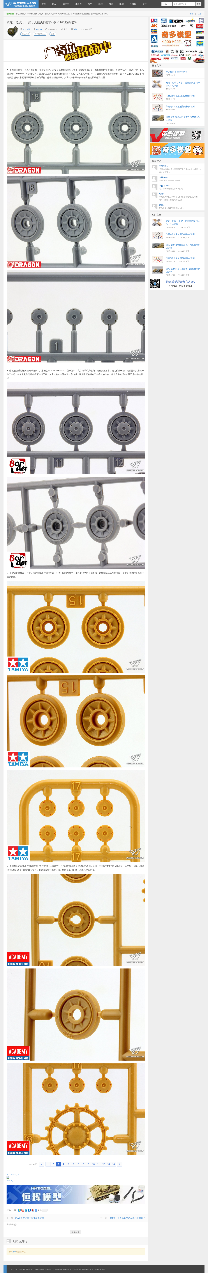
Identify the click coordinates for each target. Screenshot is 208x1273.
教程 (100, 3)
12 (103, 1164)
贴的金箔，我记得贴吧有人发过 (172, 206)
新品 (54, 3)
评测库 (78, 3)
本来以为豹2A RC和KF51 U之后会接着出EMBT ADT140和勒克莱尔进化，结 (178, 196)
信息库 (66, 3)
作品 (90, 3)
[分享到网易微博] (32, 1210)
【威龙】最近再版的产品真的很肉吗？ (127, 1217)
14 (113, 1164)
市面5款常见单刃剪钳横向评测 (29, 1217)
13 (108, 1164)
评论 (75, 29)
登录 (191, 13)
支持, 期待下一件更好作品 (169, 179)
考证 (111, 3)
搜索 (198, 4)
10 (93, 1164)
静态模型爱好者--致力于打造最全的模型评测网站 (21, 4)
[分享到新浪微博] (22, 1210)
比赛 (121, 3)
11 (98, 1164)
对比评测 (26, 29)
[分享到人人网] (29, 1210)
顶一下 (12, 1174)
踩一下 (11, 1180)
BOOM (39, 29)
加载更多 (75, 1232)
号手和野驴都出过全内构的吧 (171, 187)
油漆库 (133, 3)
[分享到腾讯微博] (26, 1210)
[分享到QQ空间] (19, 1210)
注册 (199, 13)
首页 (44, 3)
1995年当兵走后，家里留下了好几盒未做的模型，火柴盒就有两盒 (180, 169)
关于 (145, 3)
